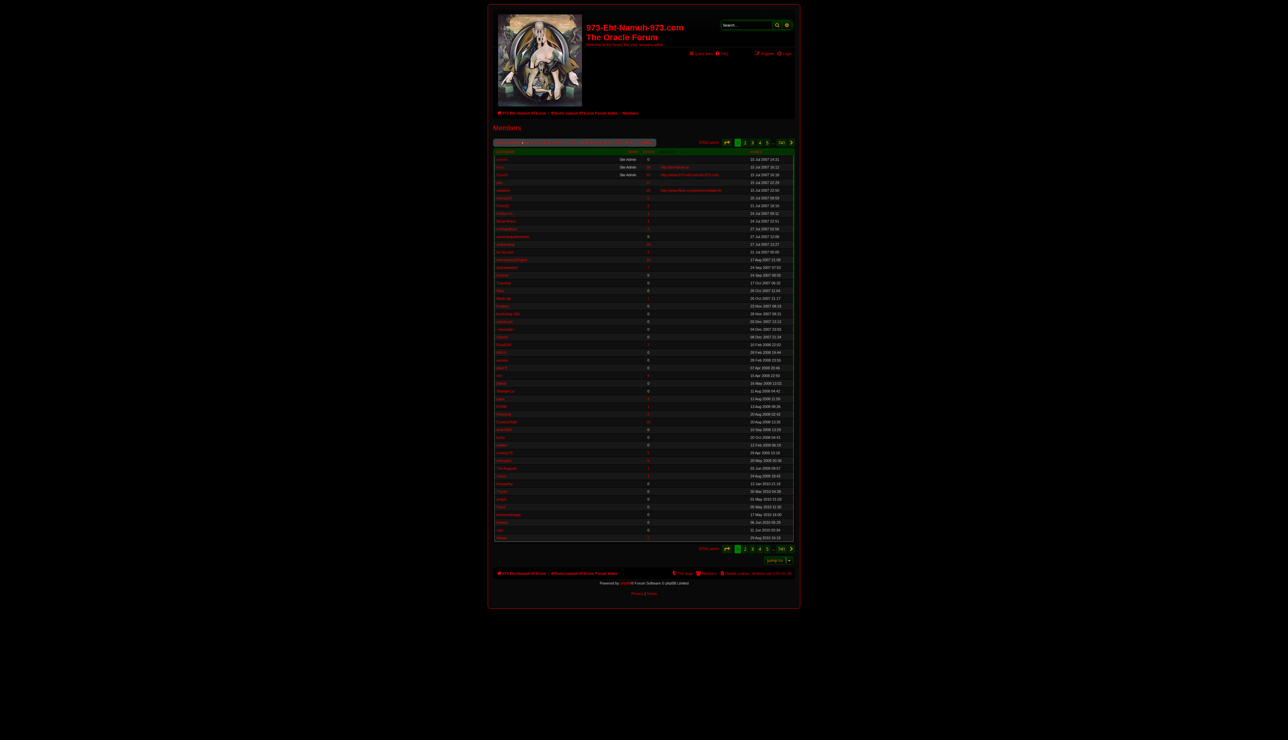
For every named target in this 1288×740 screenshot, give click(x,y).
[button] (727, 143)
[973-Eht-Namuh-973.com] (540, 59)
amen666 (504, 430)
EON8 (501, 407)
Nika (500, 291)
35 (648, 190)
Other (647, 143)
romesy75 (504, 453)
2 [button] (745, 143)
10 (648, 260)
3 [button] (752, 143)
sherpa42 (504, 198)
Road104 (503, 345)
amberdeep (505, 244)
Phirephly (504, 414)
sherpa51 (504, 461)
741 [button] (781, 143)
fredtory (502, 306)
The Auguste (506, 468)
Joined (756, 152)
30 (648, 244)
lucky (500, 437)
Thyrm (501, 492)
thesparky (504, 484)
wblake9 (503, 190)
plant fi (501, 368)
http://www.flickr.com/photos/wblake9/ (691, 190)
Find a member (508, 143)
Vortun (501, 538)
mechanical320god (511, 260)
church (502, 337)
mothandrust (506, 229)
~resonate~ (505, 329)
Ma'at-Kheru (506, 221)
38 (648, 167)
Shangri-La (505, 391)
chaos (501, 476)
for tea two (505, 252)
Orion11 (502, 206)
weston (502, 360)
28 (648, 422)
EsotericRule (506, 422)
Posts (649, 152)
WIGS (501, 353)
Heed (500, 507)
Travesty (503, 283)
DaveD (502, 175)
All (526, 143)
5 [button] (767, 143)
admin (501, 159)
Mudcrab (503, 298)
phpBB (625, 583)
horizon (502, 275)
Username (505, 152)
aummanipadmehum (512, 237)
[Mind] (501, 383)
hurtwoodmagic (508, 515)
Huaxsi (502, 522)
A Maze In (504, 214)
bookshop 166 (508, 314)
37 (648, 183)
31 (648, 175)
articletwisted (507, 268)
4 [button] (760, 143)
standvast (504, 322)
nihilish (501, 445)
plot (499, 183)
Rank (633, 152)
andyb (501, 499)
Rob (500, 167)
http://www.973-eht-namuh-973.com (690, 175)
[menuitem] (721, 54)
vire (499, 376)
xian (499, 530)
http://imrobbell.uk (675, 167)
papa (500, 399)
